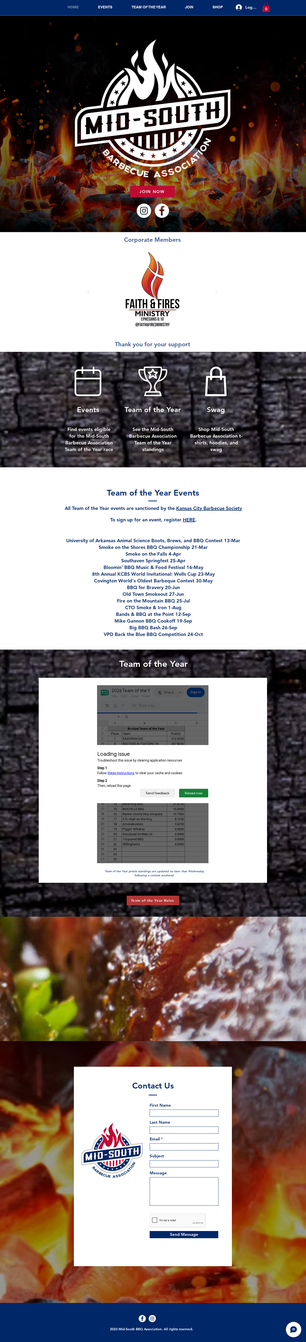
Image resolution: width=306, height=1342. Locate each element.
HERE (189, 520)
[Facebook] (162, 211)
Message (158, 1173)
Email (155, 1139)
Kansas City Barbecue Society (209, 508)
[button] (266, 7)
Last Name (160, 1122)
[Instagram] (144, 211)
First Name (160, 1105)
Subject (157, 1156)
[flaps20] (152, 292)
